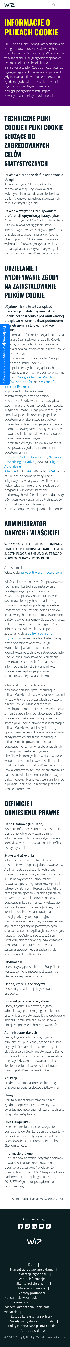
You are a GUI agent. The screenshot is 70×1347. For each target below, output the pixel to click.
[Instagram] (28, 1226)
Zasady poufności (32, 1293)
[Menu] (63, 4)
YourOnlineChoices (27, 457)
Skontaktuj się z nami (31, 1283)
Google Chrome (29, 377)
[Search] (54, 4)
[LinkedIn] (35, 1226)
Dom (31, 1265)
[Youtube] (42, 1226)
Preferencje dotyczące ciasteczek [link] (4, 354)
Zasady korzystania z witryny (32, 1316)
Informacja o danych (33, 1330)
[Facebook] (21, 1226)
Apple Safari (24, 382)
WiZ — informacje (32, 1279)
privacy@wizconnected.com (41, 572)
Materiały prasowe (31, 1288)
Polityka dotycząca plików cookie (32, 1326)
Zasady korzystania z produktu (31, 1321)
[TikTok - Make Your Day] (49, 1226)
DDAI (51, 471)
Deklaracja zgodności (31, 1274)
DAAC (29, 471)
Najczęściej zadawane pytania (31, 1269)
